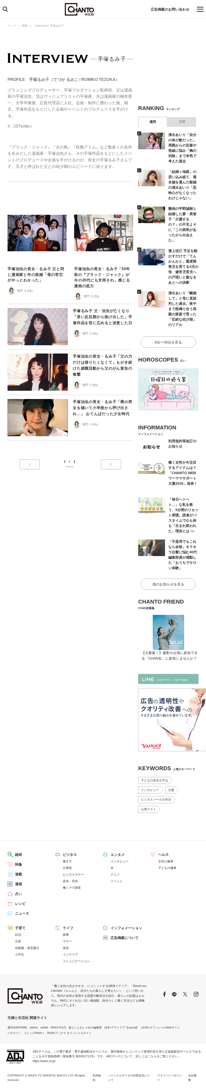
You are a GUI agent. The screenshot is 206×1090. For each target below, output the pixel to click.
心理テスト (148, 809)
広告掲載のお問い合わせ (170, 9)
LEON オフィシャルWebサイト (160, 1027)
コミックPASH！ (34, 1032)
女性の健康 (165, 861)
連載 (24, 25)
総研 (18, 855)
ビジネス (70, 855)
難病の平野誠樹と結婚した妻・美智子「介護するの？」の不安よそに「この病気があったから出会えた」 (182, 224)
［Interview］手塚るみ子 (48, 25)
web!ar (34, 1027)
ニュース (22, 913)
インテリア (70, 954)
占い (18, 894)
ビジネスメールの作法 (156, 799)
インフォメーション (126, 928)
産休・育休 (70, 881)
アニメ (115, 874)
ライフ (68, 928)
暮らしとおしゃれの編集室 (85, 1027)
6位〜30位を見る (168, 342)
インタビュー (150, 790)
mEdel (44, 1027)
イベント (117, 881)
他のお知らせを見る (168, 584)
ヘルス (163, 855)
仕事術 (67, 868)
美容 (66, 948)
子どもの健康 (167, 868)
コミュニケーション (76, 961)
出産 (18, 941)
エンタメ (118, 855)
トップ (12, 25)
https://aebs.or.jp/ (44, 1061)
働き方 (67, 861)
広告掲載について (125, 938)
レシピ (20, 904)
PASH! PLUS (58, 1027)
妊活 (18, 934)
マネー (67, 941)
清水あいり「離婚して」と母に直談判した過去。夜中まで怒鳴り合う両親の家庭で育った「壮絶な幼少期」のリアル (182, 309)
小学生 (19, 954)
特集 (18, 864)
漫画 (18, 884)
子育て (20, 928)
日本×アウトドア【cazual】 (121, 1027)
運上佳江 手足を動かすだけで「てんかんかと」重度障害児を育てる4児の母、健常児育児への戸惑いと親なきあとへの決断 (183, 266)
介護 (171, 790)
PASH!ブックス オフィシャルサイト (69, 1032)
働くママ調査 (72, 887)
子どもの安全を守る (154, 780)
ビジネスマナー (73, 874)
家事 (66, 934)
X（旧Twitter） (21, 126)
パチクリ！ (14, 1032)
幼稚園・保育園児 (27, 948)
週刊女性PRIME (17, 1027)
